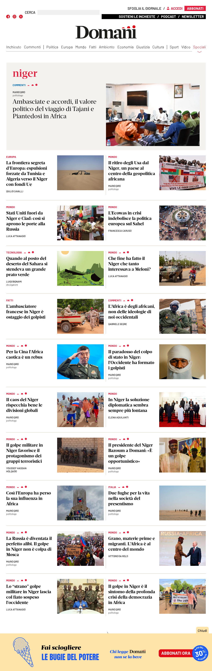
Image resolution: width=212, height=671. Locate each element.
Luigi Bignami (14, 281)
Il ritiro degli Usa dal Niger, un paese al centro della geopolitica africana (131, 170)
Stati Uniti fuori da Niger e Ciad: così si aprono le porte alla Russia (25, 221)
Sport (174, 47)
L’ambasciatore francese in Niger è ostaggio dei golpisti (25, 312)
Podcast (168, 16)
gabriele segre (117, 324)
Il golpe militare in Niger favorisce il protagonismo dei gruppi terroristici (24, 453)
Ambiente (107, 47)
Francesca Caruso (119, 230)
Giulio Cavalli (14, 191)
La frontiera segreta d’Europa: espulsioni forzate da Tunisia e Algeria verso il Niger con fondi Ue (26, 173)
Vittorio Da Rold (118, 556)
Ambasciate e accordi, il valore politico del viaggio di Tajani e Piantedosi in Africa (54, 109)
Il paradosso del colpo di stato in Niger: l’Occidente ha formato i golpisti (131, 359)
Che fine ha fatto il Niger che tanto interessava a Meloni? (129, 264)
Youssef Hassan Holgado (16, 470)
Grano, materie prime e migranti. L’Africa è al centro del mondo (131, 544)
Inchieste (13, 47)
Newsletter (193, 16)
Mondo (80, 47)
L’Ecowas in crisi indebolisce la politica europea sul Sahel (130, 218)
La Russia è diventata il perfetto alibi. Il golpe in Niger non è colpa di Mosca (29, 546)
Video (185, 47)
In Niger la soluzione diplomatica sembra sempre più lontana (128, 405)
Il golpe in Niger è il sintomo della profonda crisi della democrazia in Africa (131, 594)
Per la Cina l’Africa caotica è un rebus (24, 354)
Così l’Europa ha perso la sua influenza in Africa (28, 498)
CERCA (30, 12)
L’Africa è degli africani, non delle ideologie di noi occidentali (131, 312)
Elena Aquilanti (118, 417)
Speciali (199, 47)
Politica (52, 47)
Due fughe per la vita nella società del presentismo (129, 498)
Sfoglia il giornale (144, 8)
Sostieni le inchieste (137, 16)
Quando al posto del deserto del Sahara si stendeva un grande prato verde (26, 266)
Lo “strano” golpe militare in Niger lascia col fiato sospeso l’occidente (28, 594)
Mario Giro (19, 92)
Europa (67, 47)
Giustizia (143, 47)
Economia (125, 47)
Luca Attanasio (15, 236)
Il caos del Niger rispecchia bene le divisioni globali (24, 405)
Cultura (158, 47)
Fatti (92, 47)
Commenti (32, 47)
